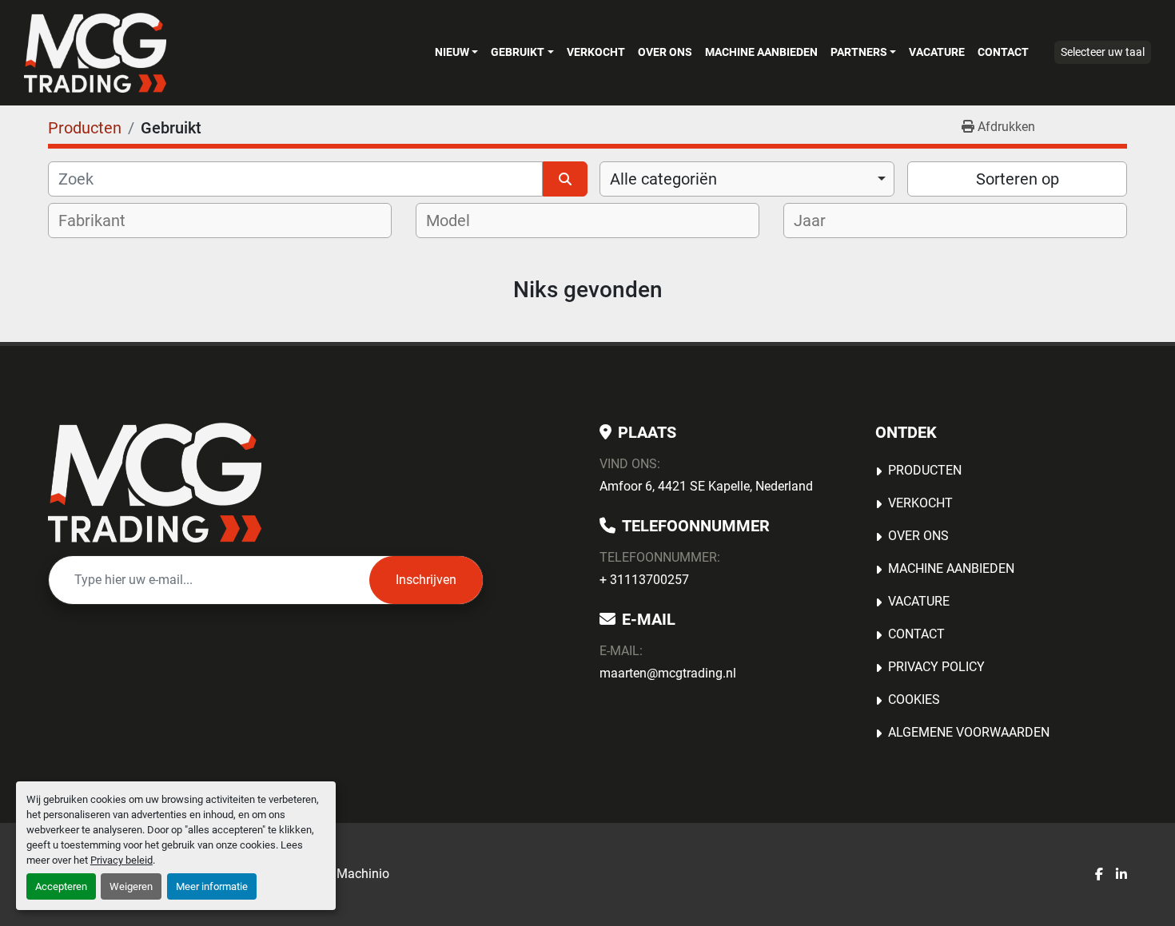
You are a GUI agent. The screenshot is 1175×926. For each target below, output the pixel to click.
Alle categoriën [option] (663, 179)
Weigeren (131, 886)
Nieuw (452, 52)
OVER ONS (665, 52)
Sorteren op (1017, 179)
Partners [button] (858, 52)
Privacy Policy (936, 666)
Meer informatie (212, 886)
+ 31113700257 (644, 579)
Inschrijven (426, 579)
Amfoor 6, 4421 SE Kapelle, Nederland (706, 486)
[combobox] (746, 179)
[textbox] (102, 220)
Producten (925, 470)
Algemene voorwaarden (969, 732)
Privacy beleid (121, 860)
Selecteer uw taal (1103, 52)
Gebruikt (517, 52)
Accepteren (61, 886)
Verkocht (596, 52)
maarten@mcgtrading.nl (667, 673)
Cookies (914, 699)
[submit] (565, 179)
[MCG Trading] (154, 482)
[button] (456, 52)
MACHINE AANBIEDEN (761, 52)
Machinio (363, 873)
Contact (1003, 52)
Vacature (937, 52)
